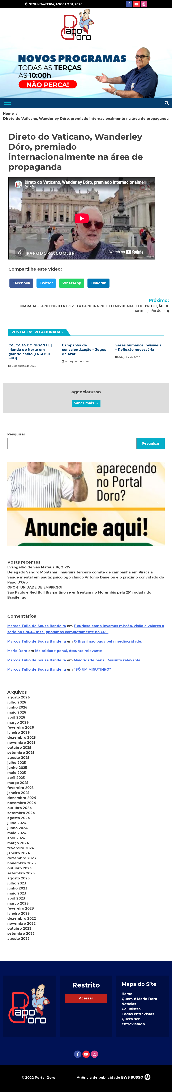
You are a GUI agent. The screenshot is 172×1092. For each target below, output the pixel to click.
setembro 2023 (21, 873)
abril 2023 (16, 898)
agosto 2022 (18, 939)
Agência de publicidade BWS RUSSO (110, 1077)
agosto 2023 (18, 878)
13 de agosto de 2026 (23, 365)
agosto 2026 (18, 697)
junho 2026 (17, 707)
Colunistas (131, 1009)
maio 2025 (16, 773)
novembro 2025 (21, 743)
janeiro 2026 (18, 732)
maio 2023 (16, 893)
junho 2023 (17, 888)
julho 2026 (16, 702)
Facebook (21, 283)
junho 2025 (17, 768)
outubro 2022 (19, 929)
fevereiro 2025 (20, 788)
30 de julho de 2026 (76, 361)
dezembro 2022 (21, 918)
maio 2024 (16, 833)
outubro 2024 (19, 808)
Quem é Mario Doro (139, 999)
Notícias (129, 1004)
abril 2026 (16, 717)
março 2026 (18, 722)
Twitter (46, 283)
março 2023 (18, 903)
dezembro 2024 (21, 798)
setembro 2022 (21, 934)
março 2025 (17, 783)
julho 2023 (16, 883)
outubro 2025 (19, 748)
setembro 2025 (20, 753)
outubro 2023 (19, 868)
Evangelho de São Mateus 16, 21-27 (38, 567)
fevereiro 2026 (20, 727)
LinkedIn (98, 283)
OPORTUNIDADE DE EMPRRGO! (34, 587)
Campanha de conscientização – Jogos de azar (84, 349)
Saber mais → (86, 403)
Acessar (86, 998)
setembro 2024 (21, 813)
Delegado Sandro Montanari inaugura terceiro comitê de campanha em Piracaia (80, 572)
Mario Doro (17, 651)
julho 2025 (16, 763)
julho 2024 (16, 823)
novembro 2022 (21, 923)
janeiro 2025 (18, 793)
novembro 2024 (21, 803)
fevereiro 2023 (20, 908)
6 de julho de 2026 (129, 357)
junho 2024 (17, 828)
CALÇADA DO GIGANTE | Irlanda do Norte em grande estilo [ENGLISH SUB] (30, 351)
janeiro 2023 (18, 913)
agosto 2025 (18, 758)
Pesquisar (16, 434)
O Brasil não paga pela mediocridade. (108, 641)
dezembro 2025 (21, 738)
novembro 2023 (21, 863)
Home (127, 994)
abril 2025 (16, 778)
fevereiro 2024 (20, 848)
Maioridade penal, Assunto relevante (68, 651)
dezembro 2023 (21, 858)
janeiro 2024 (18, 853)
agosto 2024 (18, 818)
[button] (86, 504)
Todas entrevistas (138, 1014)
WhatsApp (71, 283)
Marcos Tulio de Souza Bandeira (36, 626)
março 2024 (18, 843)
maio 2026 (16, 712)
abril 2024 (16, 838)
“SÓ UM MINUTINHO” (92, 669)
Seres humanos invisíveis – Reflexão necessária (138, 347)
